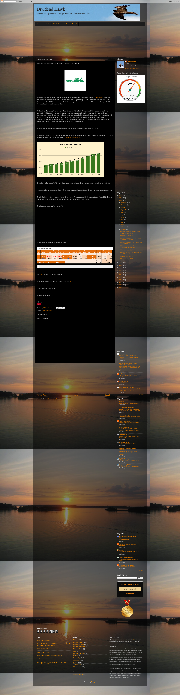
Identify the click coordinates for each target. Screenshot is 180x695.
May (122, 219)
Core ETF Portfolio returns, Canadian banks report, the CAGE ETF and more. (130, 409)
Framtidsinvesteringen (126, 565)
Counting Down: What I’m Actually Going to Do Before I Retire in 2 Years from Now (129, 453)
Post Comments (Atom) (52, 399)
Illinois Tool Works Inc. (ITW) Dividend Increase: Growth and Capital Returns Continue (53, 644)
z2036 (121, 550)
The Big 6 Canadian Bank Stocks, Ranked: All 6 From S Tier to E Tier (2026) (128, 357)
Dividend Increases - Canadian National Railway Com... (129, 246)
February (124, 227)
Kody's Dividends (124, 421)
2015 (121, 282)
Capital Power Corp (124, 382)
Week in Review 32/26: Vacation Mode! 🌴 (49, 655)
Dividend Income (78, 642)
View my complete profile (132, 68)
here (42, 274)
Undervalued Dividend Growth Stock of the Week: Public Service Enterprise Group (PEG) (129, 367)
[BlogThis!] (59, 308)
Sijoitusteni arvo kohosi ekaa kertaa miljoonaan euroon (129, 538)
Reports (75, 662)
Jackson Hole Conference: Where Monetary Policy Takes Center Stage (129, 429)
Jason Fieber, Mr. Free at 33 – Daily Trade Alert (128, 363)
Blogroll (74, 24)
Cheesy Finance (124, 442)
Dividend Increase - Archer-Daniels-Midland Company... (130, 238)
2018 (121, 275)
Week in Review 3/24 (126, 250)
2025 (121, 198)
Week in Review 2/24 (126, 256)
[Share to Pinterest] (64, 308)
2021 (121, 267)
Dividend (56, 24)
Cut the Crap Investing (126, 407)
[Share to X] (60, 308)
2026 (121, 195)
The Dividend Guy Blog (126, 387)
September (124, 210)
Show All (141, 394)
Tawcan (121, 401)
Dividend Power (124, 427)
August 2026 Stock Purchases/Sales (129, 422)
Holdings (39, 659)
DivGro (121, 373)
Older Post (108, 395)
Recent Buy (76, 658)
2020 (121, 270)
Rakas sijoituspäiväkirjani (127, 536)
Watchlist (65, 24)
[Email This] (57, 308)
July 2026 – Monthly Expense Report (129, 460)
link (134, 639)
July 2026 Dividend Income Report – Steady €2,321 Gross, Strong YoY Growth (52, 663)
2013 (121, 287)
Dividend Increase (47, 310)
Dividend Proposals (79, 646)
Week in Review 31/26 (43, 640)
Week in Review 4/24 (126, 235)
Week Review (77, 667)
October (123, 207)
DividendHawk (131, 61)
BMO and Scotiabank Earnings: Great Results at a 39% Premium (129, 389)
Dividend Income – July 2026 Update (129, 403)
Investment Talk (124, 381)
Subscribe (130, 594)
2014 (121, 285)
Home (39, 24)
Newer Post (41, 395)
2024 (121, 200)
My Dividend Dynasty (126, 459)
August (123, 212)
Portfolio (47, 24)
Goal (74, 651)
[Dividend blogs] (127, 620)
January (123, 229)
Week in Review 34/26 (43, 652)
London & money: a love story (127, 443)
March (123, 224)
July (122, 214)
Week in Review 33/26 (43, 648)
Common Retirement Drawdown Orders (129, 416)
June (122, 217)
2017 (121, 277)
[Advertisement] (90, 41)
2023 (121, 262)
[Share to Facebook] (62, 308)
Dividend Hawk (51, 9)
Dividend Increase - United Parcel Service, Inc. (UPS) (130, 232)
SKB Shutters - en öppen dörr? (127, 566)
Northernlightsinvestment (127, 544)
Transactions (77, 664)
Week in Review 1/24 (126, 259)
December (124, 202)
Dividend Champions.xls (72, 137)
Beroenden (122, 545)
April (122, 222)
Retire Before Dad (124, 434)
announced (99, 97)
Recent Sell (76, 660)
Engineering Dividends (126, 465)
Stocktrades (123, 354)
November (124, 205)
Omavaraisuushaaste (126, 557)
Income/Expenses (78, 653)
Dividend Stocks (78, 649)
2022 (121, 265)
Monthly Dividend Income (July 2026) (129, 466)
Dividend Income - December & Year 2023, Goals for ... (131, 253)
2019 (121, 272)
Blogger (93, 682)
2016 (121, 280)
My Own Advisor (124, 415)
